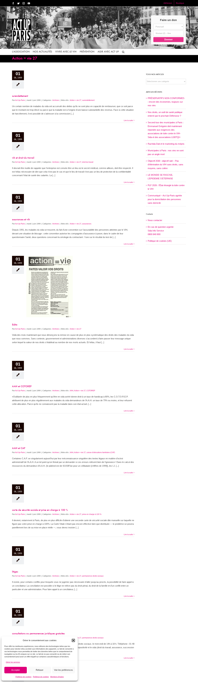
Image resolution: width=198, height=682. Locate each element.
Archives (55, 100)
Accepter (15, 670)
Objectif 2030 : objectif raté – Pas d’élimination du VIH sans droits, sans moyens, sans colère (165, 164)
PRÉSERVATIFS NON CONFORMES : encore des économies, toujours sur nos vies (166, 102)
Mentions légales (57, 677)
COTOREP (91, 391)
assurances (86, 224)
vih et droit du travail (23, 158)
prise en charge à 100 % (91, 514)
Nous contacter (155, 220)
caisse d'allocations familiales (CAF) (101, 452)
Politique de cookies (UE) (160, 241)
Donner (168, 39)
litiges (15, 572)
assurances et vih (21, 219)
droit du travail (87, 162)
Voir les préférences (63, 670)
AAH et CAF (18, 448)
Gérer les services (13, 662)
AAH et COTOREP (22, 386)
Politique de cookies (23, 677)
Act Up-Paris (20, 100)
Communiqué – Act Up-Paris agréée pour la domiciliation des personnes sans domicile (165, 199)
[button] (73, 640)
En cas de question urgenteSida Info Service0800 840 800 (161, 230)
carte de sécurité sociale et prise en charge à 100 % (40, 510)
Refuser (39, 670)
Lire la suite (128, 120)
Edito (14, 325)
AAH (71, 391)
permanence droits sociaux (92, 576)
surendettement (20, 96)
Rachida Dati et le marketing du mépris (166, 144)
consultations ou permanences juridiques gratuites (38, 633)
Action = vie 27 (75, 100)
